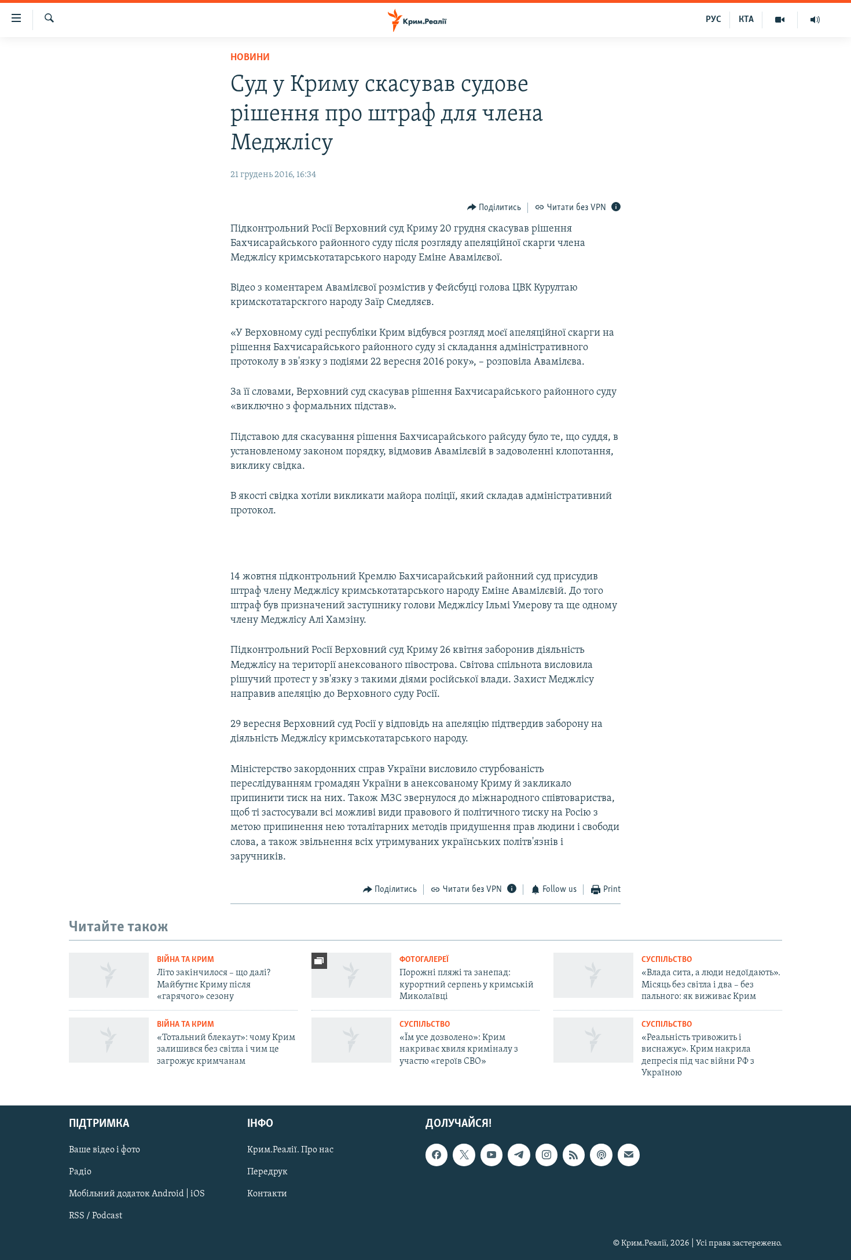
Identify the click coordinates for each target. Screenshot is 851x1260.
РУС (713, 19)
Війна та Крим (185, 960)
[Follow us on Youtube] (491, 1155)
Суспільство (666, 960)
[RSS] (574, 1155)
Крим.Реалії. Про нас (290, 1150)
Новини (250, 58)
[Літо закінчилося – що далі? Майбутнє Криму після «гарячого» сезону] (109, 975)
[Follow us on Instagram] (546, 1155)
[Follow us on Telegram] (519, 1155)
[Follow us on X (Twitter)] (464, 1155)
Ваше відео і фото (104, 1150)
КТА (746, 19)
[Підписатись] (629, 1155)
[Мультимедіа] (780, 20)
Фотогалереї (424, 960)
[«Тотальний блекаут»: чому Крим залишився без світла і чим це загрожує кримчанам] (109, 1040)
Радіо (80, 1172)
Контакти (267, 1194)
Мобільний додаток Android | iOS (137, 1194)
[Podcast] (601, 1155)
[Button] (494, 207)
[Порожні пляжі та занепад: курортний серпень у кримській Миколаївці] (351, 975)
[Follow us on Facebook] (436, 1155)
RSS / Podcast (95, 1216)
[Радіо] (815, 20)
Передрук (267, 1172)
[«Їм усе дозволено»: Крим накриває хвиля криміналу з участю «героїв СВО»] (351, 1040)
